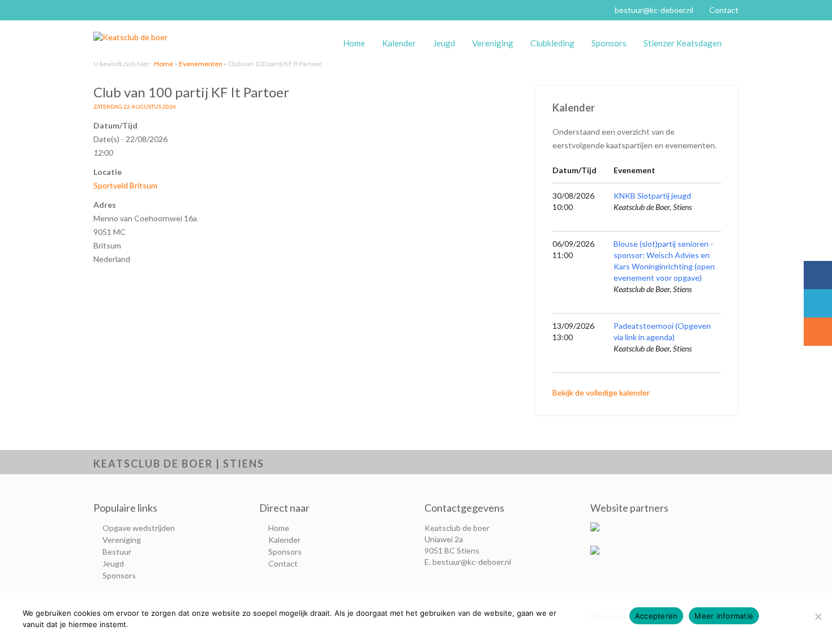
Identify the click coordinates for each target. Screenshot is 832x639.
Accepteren (656, 615)
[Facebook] (818, 275)
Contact (724, 10)
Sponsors (609, 43)
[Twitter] (818, 303)
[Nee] (818, 616)
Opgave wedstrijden (138, 528)
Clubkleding (552, 43)
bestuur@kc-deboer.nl (654, 10)
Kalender (399, 43)
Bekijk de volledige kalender (601, 392)
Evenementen (200, 63)
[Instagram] (818, 332)
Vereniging (492, 43)
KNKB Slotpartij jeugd (652, 195)
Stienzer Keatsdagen (683, 43)
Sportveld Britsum (125, 185)
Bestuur (116, 551)
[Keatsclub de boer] (135, 37)
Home (354, 43)
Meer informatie (723, 615)
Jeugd (444, 43)
